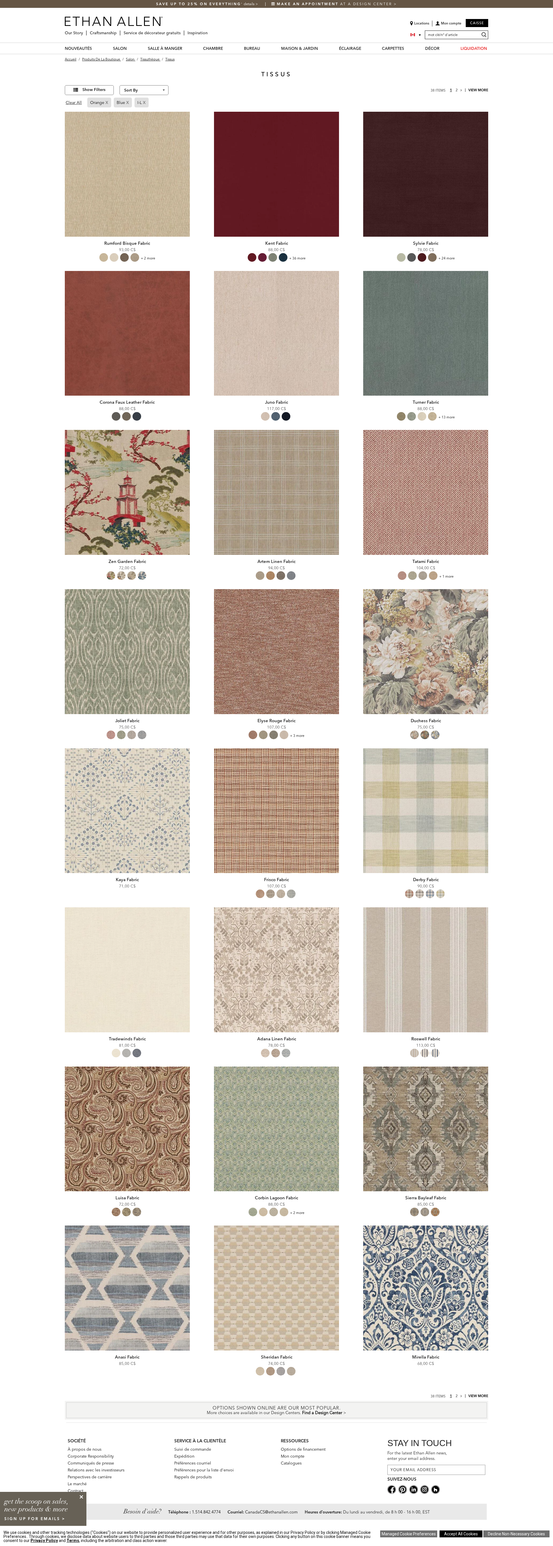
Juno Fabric (276, 402)
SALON (120, 48)
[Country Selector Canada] (416, 35)
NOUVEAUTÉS (78, 48)
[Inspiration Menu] (209, 31)
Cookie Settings (408, 1533)
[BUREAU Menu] (264, 48)
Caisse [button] (477, 23)
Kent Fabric (276, 243)
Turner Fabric (426, 402)
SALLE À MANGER (165, 48)
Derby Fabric (426, 879)
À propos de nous (84, 1449)
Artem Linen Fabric (276, 561)
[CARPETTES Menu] (408, 48)
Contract (75, 1490)
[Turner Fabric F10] (425, 333)
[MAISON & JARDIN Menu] (321, 48)
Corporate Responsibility (91, 1456)
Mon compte (292, 1456)
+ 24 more (446, 258)
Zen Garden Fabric (127, 561)
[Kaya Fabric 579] (127, 810)
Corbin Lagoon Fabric (276, 1197)
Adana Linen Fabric (276, 1039)
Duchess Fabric (426, 720)
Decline (516, 1533)
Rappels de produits (193, 1476)
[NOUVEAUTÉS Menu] (95, 48)
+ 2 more (148, 258)
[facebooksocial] (391, 1489)
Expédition (184, 1456)
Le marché (77, 1483)
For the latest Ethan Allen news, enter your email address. (417, 1455)
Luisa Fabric (127, 1197)
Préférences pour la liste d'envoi (204, 1470)
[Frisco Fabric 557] (276, 810)
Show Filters (93, 89)
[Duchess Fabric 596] (425, 651)
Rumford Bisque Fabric (127, 243)
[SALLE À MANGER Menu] (186, 48)
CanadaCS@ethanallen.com (271, 1512)
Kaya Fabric (127, 879)
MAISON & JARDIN (299, 48)
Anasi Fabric (127, 1357)
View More (478, 90)
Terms (73, 1540)
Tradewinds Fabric (127, 1039)
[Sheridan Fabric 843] (276, 1288)
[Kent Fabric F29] (276, 174)
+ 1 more (446, 576)
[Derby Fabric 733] (425, 810)
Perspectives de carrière (90, 1476)
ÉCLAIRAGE (350, 48)
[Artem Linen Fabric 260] (276, 492)
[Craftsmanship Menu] (118, 31)
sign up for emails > (34, 1518)
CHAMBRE (213, 48)
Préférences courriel (192, 1463)
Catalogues (291, 1463)
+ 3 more (297, 735)
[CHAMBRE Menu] (226, 48)
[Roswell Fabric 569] (425, 969)
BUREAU (252, 48)
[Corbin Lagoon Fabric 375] (276, 1129)
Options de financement (303, 1449)
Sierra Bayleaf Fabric (425, 1197)
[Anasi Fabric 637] (127, 1288)
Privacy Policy (44, 1540)
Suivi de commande (192, 1449)
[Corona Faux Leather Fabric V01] (127, 333)
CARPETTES (393, 48)
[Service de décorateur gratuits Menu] (182, 31)
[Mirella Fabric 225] (425, 1288)
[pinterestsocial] (402, 1489)
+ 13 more (446, 417)
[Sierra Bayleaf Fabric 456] (425, 1129)
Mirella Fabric (425, 1357)
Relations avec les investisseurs (96, 1470)
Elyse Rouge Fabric (276, 720)
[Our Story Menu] (85, 31)
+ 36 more (297, 258)
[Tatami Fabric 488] (425, 492)
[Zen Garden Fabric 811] (127, 492)
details (249, 4)
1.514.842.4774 (206, 1512)
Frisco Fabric (276, 879)
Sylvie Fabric (425, 243)
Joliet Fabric (127, 720)
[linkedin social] (413, 1489)
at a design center (335, 4)
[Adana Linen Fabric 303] (276, 969)
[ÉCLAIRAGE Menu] (365, 48)
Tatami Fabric (425, 561)
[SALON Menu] (130, 48)
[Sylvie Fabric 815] (425, 174)
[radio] (103, 257)
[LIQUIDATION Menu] (490, 48)
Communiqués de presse (91, 1463)
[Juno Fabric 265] (276, 333)
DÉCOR (432, 48)
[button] (448, 25)
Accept (461, 1533)
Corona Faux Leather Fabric (127, 402)
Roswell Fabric (425, 1039)
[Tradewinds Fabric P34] (127, 969)
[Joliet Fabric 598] (127, 651)
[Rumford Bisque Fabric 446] (127, 174)
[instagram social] (424, 1489)
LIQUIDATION (474, 48)
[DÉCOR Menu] (443, 48)
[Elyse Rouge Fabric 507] (276, 651)
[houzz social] (435, 1489)
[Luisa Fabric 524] (127, 1129)
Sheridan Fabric (276, 1357)
